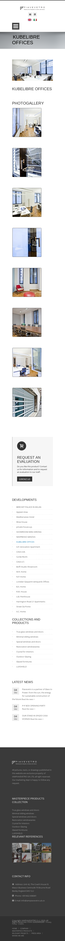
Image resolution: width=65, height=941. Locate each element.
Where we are (18, 936)
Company (24, 928)
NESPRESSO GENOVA (25, 537)
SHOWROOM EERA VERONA (28, 532)
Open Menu (15, 26)
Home (14, 928)
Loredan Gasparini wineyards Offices (32, 581)
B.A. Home (21, 586)
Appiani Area (22, 512)
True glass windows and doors (29, 631)
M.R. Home (21, 571)
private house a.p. (24, 527)
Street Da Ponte (23, 606)
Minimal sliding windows (27, 636)
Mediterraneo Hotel (25, 517)
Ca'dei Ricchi (21, 556)
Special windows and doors (28, 641)
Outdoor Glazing (23, 656)
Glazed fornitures (24, 661)
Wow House (21, 522)
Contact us (24, 479)
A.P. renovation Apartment (28, 546)
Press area (36, 933)
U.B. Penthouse (23, 596)
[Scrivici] (30, 14)
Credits (21, 924)
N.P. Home (21, 576)
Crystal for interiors (25, 651)
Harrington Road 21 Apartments (30, 601)
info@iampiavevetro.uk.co (33, 900)
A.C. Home (21, 611)
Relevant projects (20, 933)
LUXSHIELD (21, 666)
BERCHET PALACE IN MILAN (28, 507)
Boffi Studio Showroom (26, 566)
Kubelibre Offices (25, 541)
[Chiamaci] (35, 14)
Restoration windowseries (28, 646)
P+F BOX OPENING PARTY (33, 705)
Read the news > (28, 699)
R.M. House (21, 591)
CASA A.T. (20, 561)
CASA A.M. (20, 551)
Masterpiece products (22, 931)
